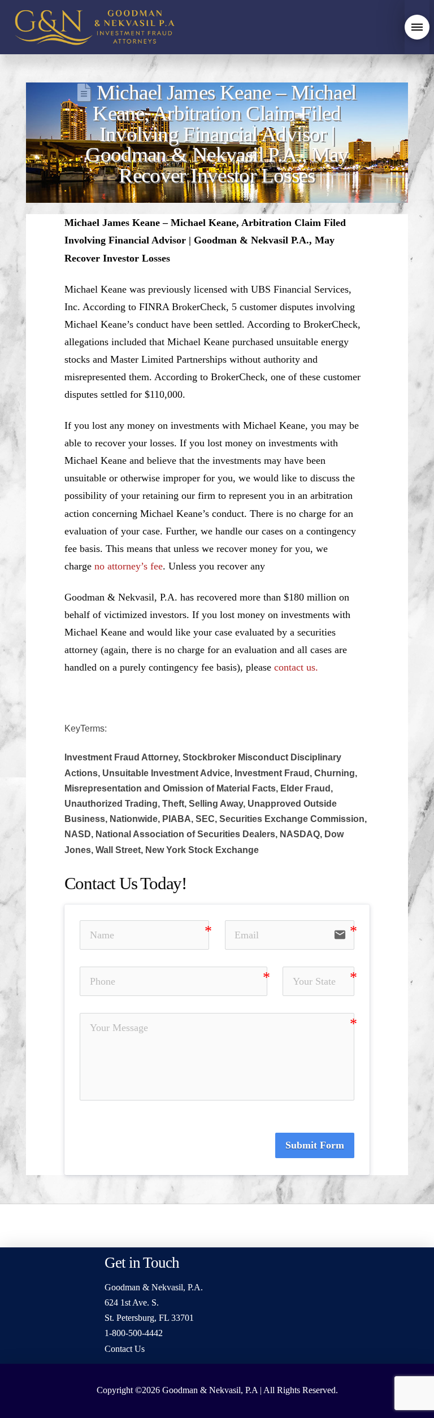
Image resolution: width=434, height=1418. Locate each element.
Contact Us (125, 1349)
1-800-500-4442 (134, 1333)
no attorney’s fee (128, 566)
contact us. (296, 667)
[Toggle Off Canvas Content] (417, 27)
